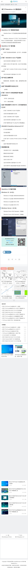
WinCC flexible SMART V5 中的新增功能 (11, 339)
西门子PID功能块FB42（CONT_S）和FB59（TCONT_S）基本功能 (20, 283)
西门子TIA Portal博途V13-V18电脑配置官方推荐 (13, 316)
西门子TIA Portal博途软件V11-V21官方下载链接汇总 (14, 308)
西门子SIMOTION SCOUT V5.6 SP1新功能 (12, 312)
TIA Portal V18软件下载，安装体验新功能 (11, 320)
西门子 (12, 4)
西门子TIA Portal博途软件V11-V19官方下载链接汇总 (14, 314)
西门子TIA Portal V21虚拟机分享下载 (10, 331)
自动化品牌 (7, 4)
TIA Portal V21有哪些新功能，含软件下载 (11, 333)
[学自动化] (14, 2)
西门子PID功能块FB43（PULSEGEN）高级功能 (7, 298)
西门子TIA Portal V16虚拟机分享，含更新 (11, 306)
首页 (3, 4)
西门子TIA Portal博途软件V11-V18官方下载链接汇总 (14, 318)
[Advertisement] (14, 419)
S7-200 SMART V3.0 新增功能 (9, 335)
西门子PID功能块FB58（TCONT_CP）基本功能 (7, 283)
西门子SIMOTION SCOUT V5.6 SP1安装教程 (12, 310)
